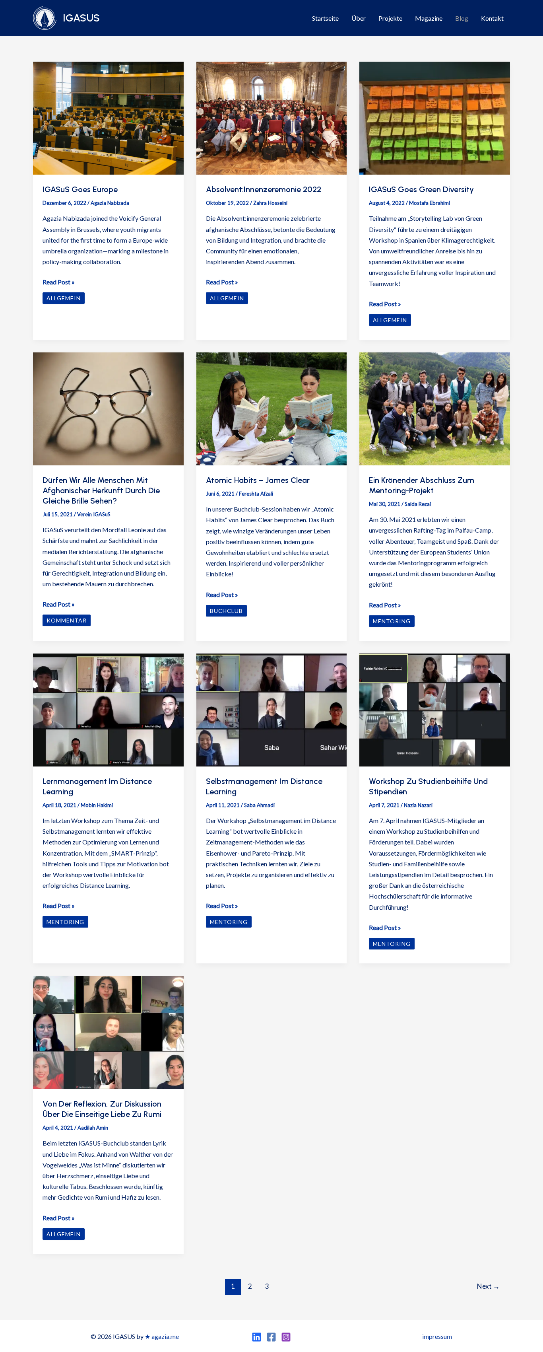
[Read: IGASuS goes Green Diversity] (434, 117)
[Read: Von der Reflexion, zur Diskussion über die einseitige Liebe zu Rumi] (108, 1031)
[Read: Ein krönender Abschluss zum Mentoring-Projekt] (434, 408)
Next (488, 1286)
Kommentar (67, 620)
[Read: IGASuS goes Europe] (108, 117)
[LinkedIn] (257, 1337)
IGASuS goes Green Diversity (421, 189)
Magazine (428, 18)
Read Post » (59, 282)
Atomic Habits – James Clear (258, 480)
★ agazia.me (162, 1336)
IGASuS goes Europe (80, 189)
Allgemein (64, 298)
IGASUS (81, 18)
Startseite (325, 18)
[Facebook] (271, 1337)
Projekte (390, 18)
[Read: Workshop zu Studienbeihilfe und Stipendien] (434, 709)
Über (358, 18)
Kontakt (492, 18)
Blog (461, 18)
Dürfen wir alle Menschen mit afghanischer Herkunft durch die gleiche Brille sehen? (101, 490)
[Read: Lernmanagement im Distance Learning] (108, 709)
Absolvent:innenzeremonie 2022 (263, 189)
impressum (437, 1336)
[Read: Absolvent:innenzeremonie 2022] (271, 117)
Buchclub (226, 610)
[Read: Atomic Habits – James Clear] (271, 408)
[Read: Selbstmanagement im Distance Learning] (271, 709)
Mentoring (392, 621)
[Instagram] (286, 1337)
